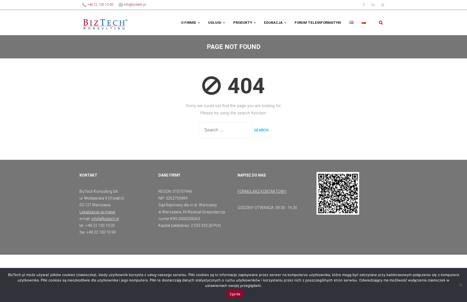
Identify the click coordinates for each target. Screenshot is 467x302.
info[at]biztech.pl (105, 219)
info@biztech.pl (134, 4)
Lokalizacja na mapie (97, 212)
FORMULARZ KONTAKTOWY (262, 191)
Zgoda (234, 294)
